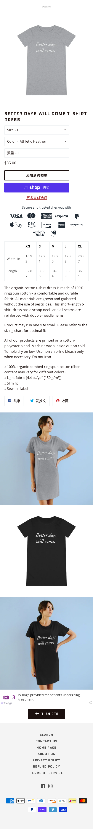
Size (10, 130)
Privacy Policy (46, 760)
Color (11, 141)
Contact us (47, 741)
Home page (46, 747)
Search (46, 735)
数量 (10, 153)
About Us (46, 754)
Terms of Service (46, 773)
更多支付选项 (36, 197)
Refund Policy (46, 766)
